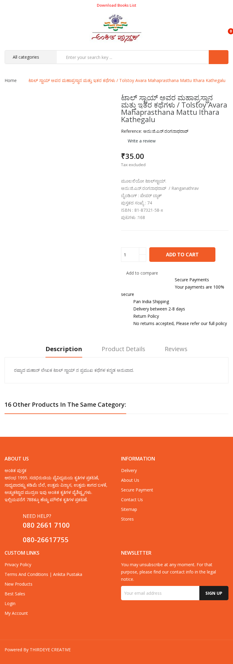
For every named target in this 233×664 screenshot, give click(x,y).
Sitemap (129, 509)
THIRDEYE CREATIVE (50, 649)
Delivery (129, 470)
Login (10, 603)
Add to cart (182, 254)
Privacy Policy (18, 564)
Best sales (15, 594)
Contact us (132, 499)
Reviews (176, 349)
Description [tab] (64, 349)
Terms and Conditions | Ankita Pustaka (43, 574)
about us (130, 480)
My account (16, 613)
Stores (127, 519)
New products (18, 584)
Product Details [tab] (123, 349)
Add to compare (142, 273)
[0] (225, 28)
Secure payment (137, 490)
